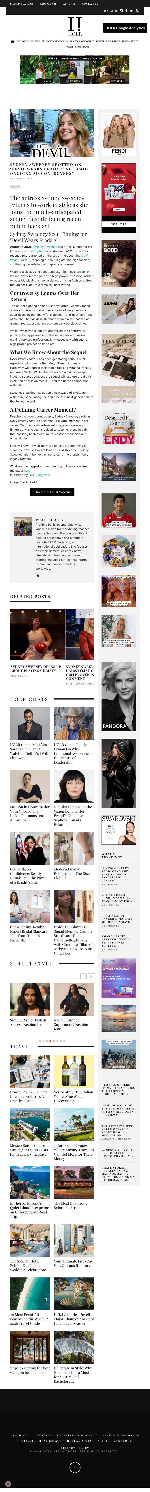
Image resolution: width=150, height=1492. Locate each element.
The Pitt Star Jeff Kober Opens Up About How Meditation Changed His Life (117, 1132)
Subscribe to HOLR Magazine (52, 492)
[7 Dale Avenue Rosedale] (119, 466)
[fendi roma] (119, 134)
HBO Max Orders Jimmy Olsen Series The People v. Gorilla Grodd (118, 1089)
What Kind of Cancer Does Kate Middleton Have (117, 919)
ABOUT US (69, 3)
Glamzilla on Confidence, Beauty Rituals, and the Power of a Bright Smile (28, 875)
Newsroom (82, 46)
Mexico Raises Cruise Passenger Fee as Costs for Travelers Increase (29, 1149)
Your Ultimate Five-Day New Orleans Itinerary (73, 1263)
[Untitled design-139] (119, 696)
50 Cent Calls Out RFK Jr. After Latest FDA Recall (118, 1153)
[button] (91, 976)
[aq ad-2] (119, 1018)
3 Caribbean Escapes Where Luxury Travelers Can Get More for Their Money (74, 1152)
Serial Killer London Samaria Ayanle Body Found (118, 898)
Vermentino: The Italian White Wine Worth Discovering (73, 1096)
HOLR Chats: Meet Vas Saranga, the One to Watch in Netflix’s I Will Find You (29, 751)
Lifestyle (34, 41)
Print (69, 46)
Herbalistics (130, 41)
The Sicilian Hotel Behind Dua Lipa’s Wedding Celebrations (28, 1265)
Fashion (22, 41)
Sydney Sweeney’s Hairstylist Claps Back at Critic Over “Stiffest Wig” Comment (92, 672)
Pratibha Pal (20, 178)
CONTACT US (90, 3)
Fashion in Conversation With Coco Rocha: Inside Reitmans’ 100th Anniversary (30, 813)
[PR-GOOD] (119, 263)
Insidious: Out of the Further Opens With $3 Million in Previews (118, 1110)
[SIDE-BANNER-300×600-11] (119, 773)
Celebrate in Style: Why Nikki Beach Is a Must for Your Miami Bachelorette (73, 1374)
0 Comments (110, 884)
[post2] (119, 978)
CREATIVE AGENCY (21, 3)
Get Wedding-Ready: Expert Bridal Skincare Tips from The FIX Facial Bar (28, 933)
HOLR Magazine (40, 475)
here (27, 470)
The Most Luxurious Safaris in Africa (70, 1205)
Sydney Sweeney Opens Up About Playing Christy (36, 668)
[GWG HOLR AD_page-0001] (119, 368)
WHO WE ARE (48, 3)
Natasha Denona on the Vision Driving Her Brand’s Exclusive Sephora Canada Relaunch (73, 816)
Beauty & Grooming (82, 41)
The (37, 251)
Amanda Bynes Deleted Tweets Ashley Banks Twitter (116, 941)
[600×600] (119, 428)
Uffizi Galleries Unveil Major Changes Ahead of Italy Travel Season (74, 1318)
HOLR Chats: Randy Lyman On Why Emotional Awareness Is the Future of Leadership (73, 753)
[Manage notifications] (8, 1484)
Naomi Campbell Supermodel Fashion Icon (27, 1024)
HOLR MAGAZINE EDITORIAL (83, 683)
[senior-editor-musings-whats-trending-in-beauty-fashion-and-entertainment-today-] (119, 551)
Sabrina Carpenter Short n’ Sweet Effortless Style (69, 1024)
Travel (100, 41)
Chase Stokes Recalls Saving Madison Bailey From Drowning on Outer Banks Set (118, 1174)
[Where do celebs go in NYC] (119, 1054)
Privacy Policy (75, 1447)
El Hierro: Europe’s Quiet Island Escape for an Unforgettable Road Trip (29, 1210)
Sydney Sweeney (45, 247)
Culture (15, 187)
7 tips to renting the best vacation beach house (30, 1370)
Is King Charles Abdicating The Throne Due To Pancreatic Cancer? (115, 874)
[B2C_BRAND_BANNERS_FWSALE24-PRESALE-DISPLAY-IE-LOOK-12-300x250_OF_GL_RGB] (119, 830)
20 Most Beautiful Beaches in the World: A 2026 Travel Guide (29, 1318)
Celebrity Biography (55, 41)
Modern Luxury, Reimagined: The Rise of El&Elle (74, 873)
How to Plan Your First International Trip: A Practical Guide (28, 1096)
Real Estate (113, 41)
